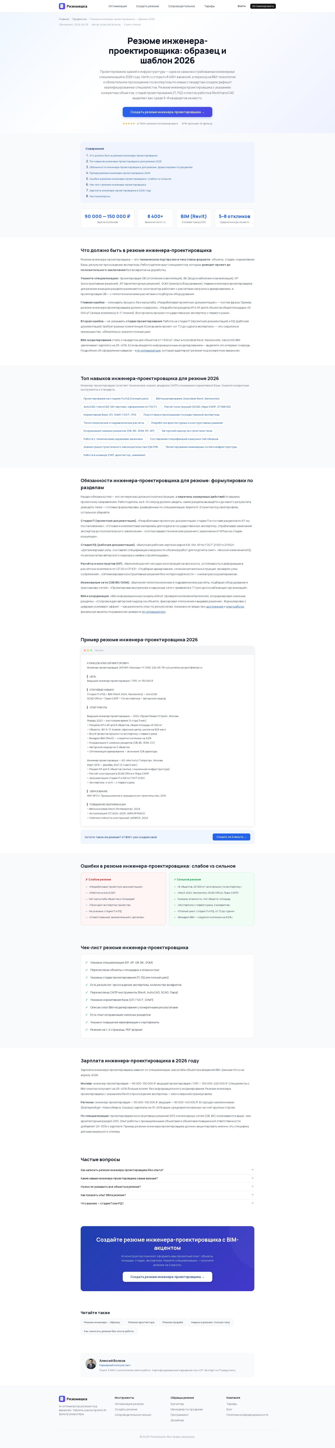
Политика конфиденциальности (247, 1415)
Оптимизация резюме (129, 1404)
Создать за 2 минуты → (231, 837)
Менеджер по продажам (187, 1409)
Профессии (80, 19)
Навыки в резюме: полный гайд (210, 1322)
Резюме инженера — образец (102, 1322)
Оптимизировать (263, 6)
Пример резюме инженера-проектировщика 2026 (119, 173)
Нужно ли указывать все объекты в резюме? (111, 1186)
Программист (180, 1415)
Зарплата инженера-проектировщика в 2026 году (120, 190)
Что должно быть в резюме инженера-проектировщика (123, 155)
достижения (214, 606)
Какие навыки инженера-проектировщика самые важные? (119, 1178)
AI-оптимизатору (154, 612)
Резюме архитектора (141, 1322)
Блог (229, 1409)
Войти (242, 6)
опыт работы (235, 606)
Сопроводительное (181, 6)
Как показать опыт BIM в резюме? (103, 1195)
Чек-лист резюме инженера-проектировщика (117, 184)
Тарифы (209, 6)
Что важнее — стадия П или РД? (102, 1203)
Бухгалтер (177, 1404)
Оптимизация (118, 6)
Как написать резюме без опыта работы (109, 1331)
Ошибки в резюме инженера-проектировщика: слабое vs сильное (130, 179)
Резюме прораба (172, 1322)
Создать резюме (147, 6)
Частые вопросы (99, 196)
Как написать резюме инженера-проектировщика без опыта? (122, 1170)
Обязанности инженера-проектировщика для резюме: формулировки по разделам (141, 167)
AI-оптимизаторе (149, 350)
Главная (64, 19)
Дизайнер (177, 1420)
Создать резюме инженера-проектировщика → (167, 112)
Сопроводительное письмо (133, 1415)
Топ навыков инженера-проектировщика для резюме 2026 (125, 161)
